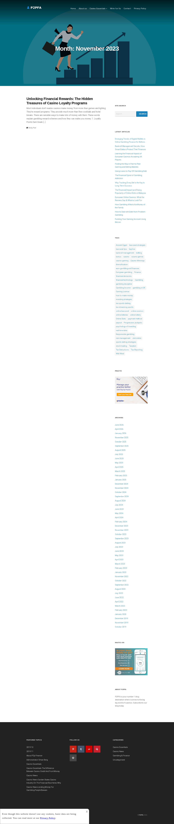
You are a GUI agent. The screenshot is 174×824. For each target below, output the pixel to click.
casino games (137, 257)
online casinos (137, 311)
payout (119, 323)
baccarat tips (121, 249)
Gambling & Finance (121, 756)
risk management (123, 338)
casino (126, 257)
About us (83, 8)
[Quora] (96, 749)
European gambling (124, 272)
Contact (127, 8)
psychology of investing (126, 326)
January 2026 (120, 433)
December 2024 (121, 484)
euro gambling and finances (127, 268)
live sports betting (123, 303)
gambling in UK (139, 288)
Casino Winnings (138, 261)
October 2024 (120, 492)
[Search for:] (125, 114)
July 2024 (119, 505)
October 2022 (120, 581)
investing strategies (124, 299)
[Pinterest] (73, 749)
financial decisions (124, 276)
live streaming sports (124, 307)
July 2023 (119, 547)
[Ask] (89, 749)
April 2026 (119, 429)
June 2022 (119, 597)
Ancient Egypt (121, 245)
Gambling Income (123, 288)
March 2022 (120, 606)
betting (139, 253)
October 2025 (120, 442)
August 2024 (120, 501)
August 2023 (120, 543)
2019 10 (29, 747)
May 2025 (119, 463)
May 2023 (119, 555)
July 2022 (119, 593)
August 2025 (120, 450)
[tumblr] (81, 749)
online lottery (135, 315)
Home (73, 8)
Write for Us (115, 8)
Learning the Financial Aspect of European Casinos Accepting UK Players (128, 157)
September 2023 (122, 538)
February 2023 (121, 568)
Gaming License (122, 292)
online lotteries (122, 315)
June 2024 (119, 509)
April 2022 (119, 602)
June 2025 (119, 459)
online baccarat (122, 311)
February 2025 (121, 475)
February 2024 (121, 522)
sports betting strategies (126, 342)
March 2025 (120, 471)
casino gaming (122, 261)
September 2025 (122, 446)
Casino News (32, 775)
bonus (118, 257)
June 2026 (119, 425)
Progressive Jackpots (133, 323)
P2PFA (141, 815)
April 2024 (119, 517)
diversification (122, 264)
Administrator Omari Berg (37, 760)
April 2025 (119, 467)
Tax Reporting (136, 350)
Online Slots (121, 319)
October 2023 (120, 534)
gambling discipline (124, 284)
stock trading (121, 346)
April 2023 (119, 560)
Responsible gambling (125, 334)
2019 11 (29, 751)
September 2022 (122, 585)
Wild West (120, 354)
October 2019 (120, 627)
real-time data (121, 330)
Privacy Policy (140, 8)
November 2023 (121, 530)
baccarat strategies (137, 245)
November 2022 (121, 576)
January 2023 (120, 572)
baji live (132, 249)
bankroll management (125, 253)
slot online (136, 338)
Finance (137, 272)
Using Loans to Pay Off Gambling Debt (131, 171)
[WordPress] (73, 757)
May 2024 (119, 513)
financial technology (124, 280)
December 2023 (121, 526)
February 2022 (121, 610)
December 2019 (121, 618)
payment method (135, 319)
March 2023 (120, 564)
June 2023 (119, 551)
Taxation (132, 346)
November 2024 (121, 488)
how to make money (124, 296)
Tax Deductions (122, 350)
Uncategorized (119, 760)
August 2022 (120, 589)
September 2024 (122, 496)
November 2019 (121, 623)
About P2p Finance (34, 756)
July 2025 (119, 454)
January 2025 (120, 480)
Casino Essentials (97, 8)
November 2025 (121, 438)
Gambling (139, 280)
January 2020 (120, 614)
